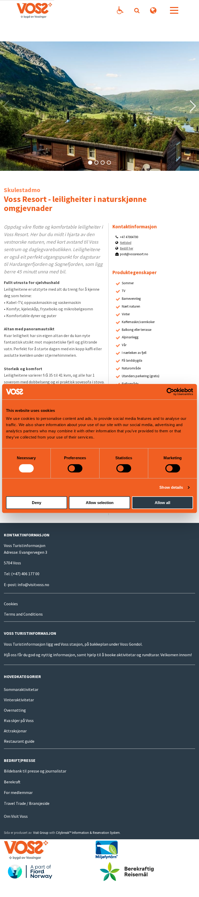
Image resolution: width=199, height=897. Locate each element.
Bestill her (126, 248)
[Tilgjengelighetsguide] (120, 10)
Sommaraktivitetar (21, 689)
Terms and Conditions (23, 614)
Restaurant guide (19, 741)
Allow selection (99, 502)
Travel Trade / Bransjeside (26, 803)
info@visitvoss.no (33, 584)
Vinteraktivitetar (19, 699)
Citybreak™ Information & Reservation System (88, 832)
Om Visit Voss (16, 816)
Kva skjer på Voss (19, 720)
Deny (36, 502)
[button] (90, 163)
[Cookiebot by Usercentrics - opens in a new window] (170, 392)
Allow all (162, 502)
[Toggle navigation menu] (174, 10)
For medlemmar (18, 792)
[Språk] (153, 10)
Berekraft (12, 781)
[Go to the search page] (136, 10)
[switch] (75, 468)
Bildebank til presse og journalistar (35, 771)
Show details (171, 487)
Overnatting (15, 710)
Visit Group (40, 832)
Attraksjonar (15, 730)
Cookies (11, 603)
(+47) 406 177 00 (25, 573)
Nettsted (125, 242)
